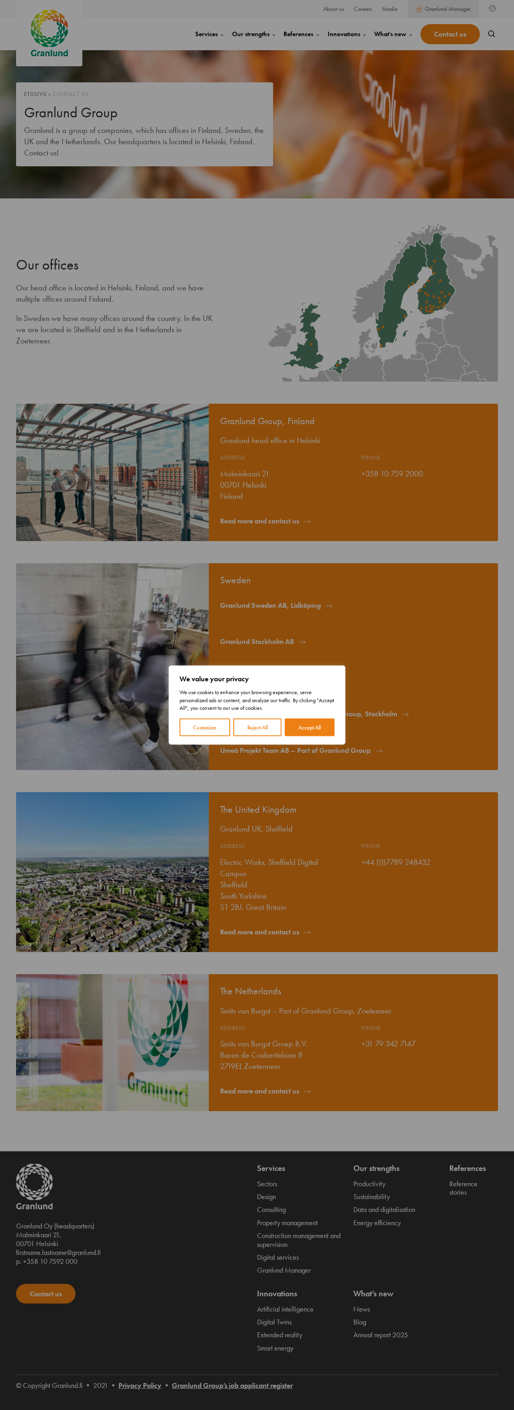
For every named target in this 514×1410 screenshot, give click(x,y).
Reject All (257, 727)
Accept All (309, 727)
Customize (204, 727)
